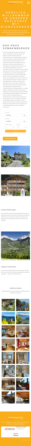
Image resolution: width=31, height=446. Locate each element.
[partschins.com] (10, 429)
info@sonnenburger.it (20, 424)
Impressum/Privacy (25, 440)
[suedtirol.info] (16, 433)
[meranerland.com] (21, 428)
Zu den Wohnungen (10, 138)
